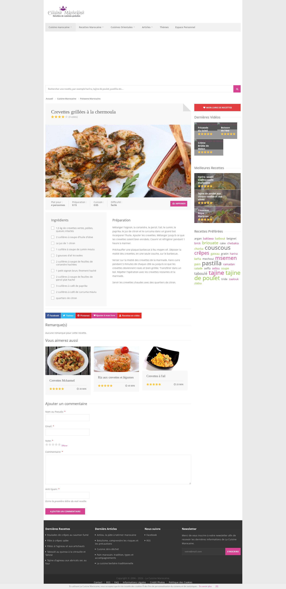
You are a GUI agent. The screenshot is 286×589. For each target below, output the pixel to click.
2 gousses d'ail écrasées (69, 255)
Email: (49, 426)
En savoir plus (205, 586)
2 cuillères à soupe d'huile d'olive (74, 237)
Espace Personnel (185, 27)
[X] (217, 586)
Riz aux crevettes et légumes (116, 377)
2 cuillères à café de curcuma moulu (76, 292)
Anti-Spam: (52, 489)
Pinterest (85, 315)
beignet (231, 238)
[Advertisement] (143, 60)
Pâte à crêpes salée (58, 540)
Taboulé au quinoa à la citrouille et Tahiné (65, 553)
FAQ (116, 582)
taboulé (200, 273)
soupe (225, 268)
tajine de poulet (217, 275)
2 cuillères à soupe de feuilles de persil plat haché (74, 278)
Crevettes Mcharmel (62, 380)
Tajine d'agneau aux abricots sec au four (66, 562)
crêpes (201, 253)
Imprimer (180, 203)
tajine (216, 272)
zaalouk (234, 279)
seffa (207, 268)
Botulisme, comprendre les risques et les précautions (116, 542)
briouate (210, 242)
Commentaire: (54, 451)
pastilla (212, 263)
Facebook (54, 315)
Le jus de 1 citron (65, 243)
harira (234, 254)
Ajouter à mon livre (105, 315)
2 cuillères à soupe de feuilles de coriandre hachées (74, 263)
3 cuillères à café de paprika (71, 285)
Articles (146, 27)
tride (224, 279)
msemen (226, 257)
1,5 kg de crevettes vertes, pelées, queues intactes (74, 230)
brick (197, 243)
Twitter (69, 315)
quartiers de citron (66, 298)
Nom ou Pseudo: (55, 411)
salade (198, 268)
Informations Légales (134, 582)
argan (198, 238)
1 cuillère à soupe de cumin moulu (75, 249)
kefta (197, 259)
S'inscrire (233, 551)
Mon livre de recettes (219, 107)
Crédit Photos (157, 582)
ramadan (229, 264)
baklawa (208, 238)
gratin (224, 254)
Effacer (64, 445)
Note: (49, 440)
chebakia (233, 243)
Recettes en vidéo (131, 315)
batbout (220, 238)
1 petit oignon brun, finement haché (76, 270)
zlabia (198, 283)
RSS (148, 540)
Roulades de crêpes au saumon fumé (68, 534)
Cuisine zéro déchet (108, 549)
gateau (215, 254)
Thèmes (164, 27)
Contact (98, 582)
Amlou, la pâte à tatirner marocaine (116, 534)
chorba (198, 249)
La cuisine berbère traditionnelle (115, 563)
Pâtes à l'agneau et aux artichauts (66, 546)
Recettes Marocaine (90, 27)
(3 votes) (73, 116)
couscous (218, 247)
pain (197, 264)
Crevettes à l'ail (155, 376)
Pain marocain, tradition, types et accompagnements (114, 556)
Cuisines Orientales (122, 27)
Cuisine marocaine (59, 27)
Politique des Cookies (180, 582)
